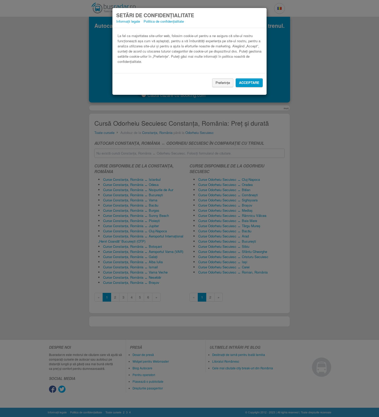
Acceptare (249, 82)
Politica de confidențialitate (164, 21)
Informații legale (128, 21)
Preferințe (223, 82)
